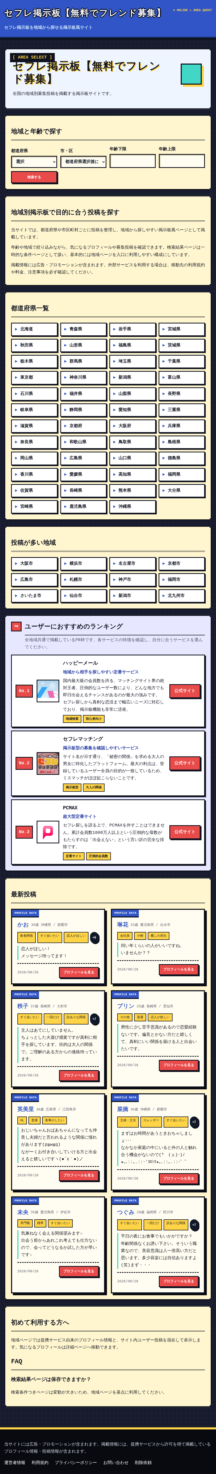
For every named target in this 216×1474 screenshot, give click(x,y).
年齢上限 (167, 149)
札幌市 (76, 579)
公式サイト (184, 691)
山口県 (125, 458)
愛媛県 (76, 474)
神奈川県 (78, 377)
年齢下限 (118, 149)
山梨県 (125, 394)
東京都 (26, 377)
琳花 (122, 925)
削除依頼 (143, 1463)
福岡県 (174, 474)
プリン (126, 1006)
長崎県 (76, 490)
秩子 (22, 1006)
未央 (22, 1213)
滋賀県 (26, 426)
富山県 (174, 377)
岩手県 (125, 329)
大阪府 (125, 426)
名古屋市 (127, 563)
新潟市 (125, 595)
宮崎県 (26, 506)
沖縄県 (125, 506)
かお (23, 925)
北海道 (26, 329)
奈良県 (26, 442)
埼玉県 (125, 361)
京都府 (76, 426)
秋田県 (26, 345)
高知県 (125, 474)
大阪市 (26, 563)
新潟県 (125, 377)
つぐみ (126, 1213)
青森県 (76, 329)
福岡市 (174, 579)
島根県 (174, 442)
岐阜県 (26, 410)
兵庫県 (174, 426)
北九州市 (176, 595)
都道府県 (19, 151)
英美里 (25, 1109)
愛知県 (125, 410)
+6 (94, 937)
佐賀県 (26, 490)
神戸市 (125, 579)
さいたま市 (30, 595)
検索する (34, 177)
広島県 (76, 458)
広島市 (26, 579)
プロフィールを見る (78, 972)
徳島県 (174, 458)
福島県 (125, 345)
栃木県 (26, 361)
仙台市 (76, 595)
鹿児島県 (78, 506)
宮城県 (174, 329)
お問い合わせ (116, 1463)
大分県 (174, 490)
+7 (94, 1019)
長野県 (174, 394)
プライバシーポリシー (76, 1463)
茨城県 (174, 345)
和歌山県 (78, 442)
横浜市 (76, 563)
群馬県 (76, 361)
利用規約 (40, 1463)
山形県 (76, 345)
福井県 (76, 394)
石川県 (26, 394)
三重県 (174, 410)
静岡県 (76, 410)
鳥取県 (125, 442)
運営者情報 (14, 1463)
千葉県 (174, 361)
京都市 (174, 563)
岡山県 (26, 458)
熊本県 (125, 490)
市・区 (66, 151)
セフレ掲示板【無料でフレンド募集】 (85, 13)
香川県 (26, 474)
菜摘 (122, 1109)
